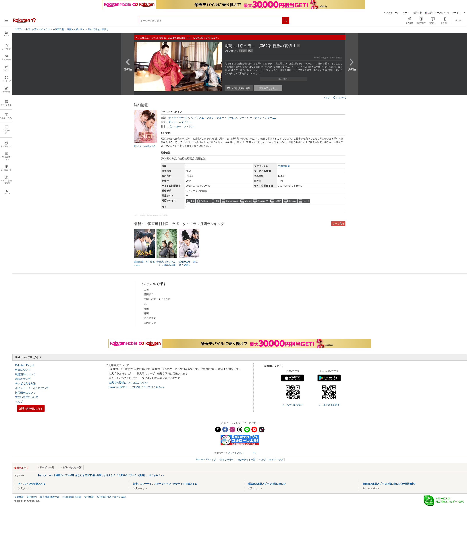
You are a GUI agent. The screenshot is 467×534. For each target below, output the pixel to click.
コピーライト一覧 (246, 459)
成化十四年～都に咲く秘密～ (188, 263)
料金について (22, 369)
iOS (217, 201)
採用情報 (89, 496)
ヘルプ (327, 97)
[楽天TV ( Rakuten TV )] (24, 22)
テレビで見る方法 (25, 383)
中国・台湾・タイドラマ (157, 299)
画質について (22, 378)
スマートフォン (235, 452)
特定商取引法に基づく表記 (111, 496)
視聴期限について (25, 374)
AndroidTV (263, 201)
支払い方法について (26, 397)
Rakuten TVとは (24, 365)
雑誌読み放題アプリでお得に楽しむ (267, 483)
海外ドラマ (150, 318)
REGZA (278, 201)
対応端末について (25, 392)
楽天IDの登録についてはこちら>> (128, 382)
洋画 (146, 308)
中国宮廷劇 (284, 165)
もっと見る (338, 223)
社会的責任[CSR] (72, 496)
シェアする (341, 97)
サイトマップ (276, 459)
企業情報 (19, 496)
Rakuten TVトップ (206, 459)
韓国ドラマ (150, 294)
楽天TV (18, 29)
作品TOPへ (283, 79)
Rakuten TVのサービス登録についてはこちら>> (136, 387)
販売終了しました (268, 88)
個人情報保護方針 (49, 496)
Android (205, 201)
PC (192, 201)
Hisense (292, 201)
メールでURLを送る (292, 404)
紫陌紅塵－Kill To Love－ (144, 263)
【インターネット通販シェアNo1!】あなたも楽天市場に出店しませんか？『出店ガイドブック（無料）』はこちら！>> (100, 475)
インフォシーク (391, 12)
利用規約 (32, 496)
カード (406, 12)
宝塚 (146, 289)
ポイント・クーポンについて (31, 387)
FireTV (306, 201)
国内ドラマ (150, 322)
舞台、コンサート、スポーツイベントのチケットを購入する (165, 483)
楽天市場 (417, 12)
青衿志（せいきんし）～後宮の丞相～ (166, 265)
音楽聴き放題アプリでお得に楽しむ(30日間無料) (389, 483)
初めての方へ (226, 459)
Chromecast (232, 201)
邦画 (146, 313)
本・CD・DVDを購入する (31, 483)
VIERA (247, 201)
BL (145, 303)
